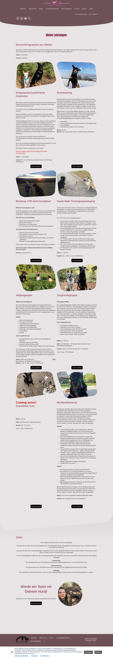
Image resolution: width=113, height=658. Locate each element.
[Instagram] (21, 18)
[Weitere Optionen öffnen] (44, 641)
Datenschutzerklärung (21, 655)
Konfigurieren (45, 655)
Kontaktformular (36, 603)
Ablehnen (98, 652)
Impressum (34, 655)
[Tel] (29, 18)
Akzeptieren (88, 652)
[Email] (25, 18)
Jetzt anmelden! (36, 166)
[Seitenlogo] (56, 3)
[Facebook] (17, 18)
